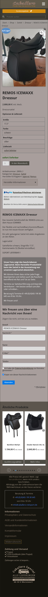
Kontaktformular (13, 530)
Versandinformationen (16, 525)
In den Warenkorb (19, 163)
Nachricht (7, 333)
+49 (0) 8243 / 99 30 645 (25, 497)
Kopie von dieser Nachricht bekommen (20, 375)
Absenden (8, 382)
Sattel (23, 174)
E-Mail (5, 353)
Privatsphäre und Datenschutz (20, 515)
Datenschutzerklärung (36, 204)
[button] (41, 32)
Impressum (10, 536)
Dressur (16, 174)
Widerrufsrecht (13, 541)
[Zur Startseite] (24, 4)
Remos (33, 176)
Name (4, 345)
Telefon (5, 361)
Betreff (5, 325)
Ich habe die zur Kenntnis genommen (23, 369)
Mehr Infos (35, 462)
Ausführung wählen (13, 462)
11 (34, 470)
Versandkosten (15, 479)
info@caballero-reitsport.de (25, 505)
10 (32, 470)
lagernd (26, 176)
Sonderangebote (22, 11)
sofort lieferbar (10, 150)
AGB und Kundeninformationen (21, 520)
